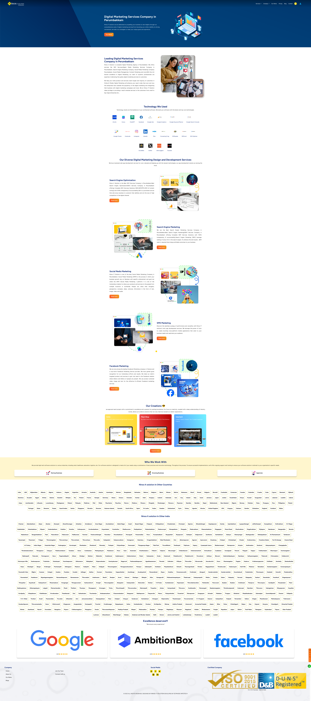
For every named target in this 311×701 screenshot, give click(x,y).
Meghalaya (170, 609)
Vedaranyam (233, 566)
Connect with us (60, 674)
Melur (94, 566)
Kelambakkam (32, 529)
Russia (54, 508)
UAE (25, 492)
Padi (46, 534)
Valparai (162, 550)
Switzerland (171, 508)
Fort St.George (276, 540)
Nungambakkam (37, 534)
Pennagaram (45, 556)
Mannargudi (202, 588)
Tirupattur (153, 588)
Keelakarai (34, 577)
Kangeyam (201, 593)
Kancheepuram (67, 561)
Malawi (70, 503)
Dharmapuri (273, 550)
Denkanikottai (289, 561)
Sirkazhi (179, 566)
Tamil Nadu (248, 609)
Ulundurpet (56, 561)
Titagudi (244, 550)
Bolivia (176, 492)
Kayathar (291, 588)
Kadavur (246, 561)
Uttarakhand (106, 615)
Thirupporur (39, 550)
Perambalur (108, 572)
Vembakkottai (138, 604)
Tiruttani (33, 599)
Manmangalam (228, 561)
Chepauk (149, 524)
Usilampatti (148, 566)
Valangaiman (270, 588)
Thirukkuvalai (222, 566)
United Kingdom (213, 508)
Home (7, 671)
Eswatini (59, 497)
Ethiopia (68, 497)
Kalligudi (101, 566)
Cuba (266, 492)
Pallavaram (65, 534)
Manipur (160, 609)
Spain (138, 508)
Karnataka (48, 609)
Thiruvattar (188, 561)
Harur (54, 556)
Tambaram (287, 534)
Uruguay (230, 508)
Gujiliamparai (119, 556)
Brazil (192, 492)
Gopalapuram (212, 524)
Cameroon (233, 492)
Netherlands (213, 503)
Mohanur (251, 566)
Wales (281, 508)
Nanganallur (281, 529)
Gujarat (257, 604)
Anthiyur (209, 556)
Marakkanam (264, 599)
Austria (101, 492)
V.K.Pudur (159, 583)
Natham (90, 556)
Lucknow (96, 615)
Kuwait (249, 497)
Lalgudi (45, 588)
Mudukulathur (288, 572)
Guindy (222, 524)
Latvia (267, 497)
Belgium (153, 492)
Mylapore (262, 529)
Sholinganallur (250, 534)
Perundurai (200, 556)
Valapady (231, 577)
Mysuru (66, 609)
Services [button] (258, 3)
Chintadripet (232, 540)
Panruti (237, 550)
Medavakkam (194, 529)
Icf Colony (27, 545)
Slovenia (98, 508)
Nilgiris (34, 572)
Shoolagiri (30, 566)
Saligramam (198, 534)
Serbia (72, 508)
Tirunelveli (180, 593)
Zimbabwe (255, 508)
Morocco (171, 503)
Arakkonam (95, 577)
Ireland (188, 497)
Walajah (144, 577)
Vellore (247, 599)
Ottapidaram (32, 593)
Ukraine (202, 508)
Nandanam (271, 529)
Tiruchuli (97, 604)
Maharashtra (143, 609)
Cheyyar (125, 599)
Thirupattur (22, 583)
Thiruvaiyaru (261, 583)
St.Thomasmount (275, 534)
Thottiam (73, 588)
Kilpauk (42, 529)
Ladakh (207, 615)
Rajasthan (224, 609)
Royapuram (179, 534)
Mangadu (184, 529)
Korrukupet (72, 545)
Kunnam (99, 572)
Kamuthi (278, 572)
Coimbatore (88, 550)
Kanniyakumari (113, 561)
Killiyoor (179, 561)
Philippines (281, 503)
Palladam (219, 593)
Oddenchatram (131, 556)
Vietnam (238, 508)
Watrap (167, 604)
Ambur (162, 588)
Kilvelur (200, 566)
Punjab (215, 609)
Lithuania (39, 503)
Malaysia (78, 503)
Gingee (254, 599)
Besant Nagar (139, 524)
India (19, 492)
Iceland (160, 497)
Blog (285, 3)
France (89, 497)
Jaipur (232, 609)
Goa (250, 604)
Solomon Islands (109, 508)
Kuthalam (158, 566)
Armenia (84, 492)
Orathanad (241, 583)
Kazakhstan (233, 497)
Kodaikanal (108, 556)
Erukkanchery (251, 540)
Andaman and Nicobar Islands (141, 615)
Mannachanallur (55, 588)
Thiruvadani (85, 577)
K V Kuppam (200, 599)
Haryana (265, 604)
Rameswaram (75, 577)
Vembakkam (145, 599)
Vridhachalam (263, 550)
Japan (217, 497)
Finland (81, 497)
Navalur (291, 529)
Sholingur (135, 577)
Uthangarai (68, 566)
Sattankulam (82, 593)
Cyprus (274, 492)
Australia (92, 492)
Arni (77, 599)
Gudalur (58, 572)
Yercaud (239, 577)
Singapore (81, 508)
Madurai (77, 566)
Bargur (39, 566)
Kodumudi (167, 556)
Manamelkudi (153, 572)
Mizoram (179, 609)
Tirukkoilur (46, 561)
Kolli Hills (243, 566)
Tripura (277, 609)
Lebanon (274, 497)
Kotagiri (50, 572)
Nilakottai (99, 556)
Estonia (52, 497)
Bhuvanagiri (172, 550)
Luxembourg (49, 503)
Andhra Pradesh (177, 604)
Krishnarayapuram (257, 561)
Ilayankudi (32, 583)
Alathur (91, 572)
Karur (218, 561)
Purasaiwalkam (157, 534)
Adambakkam (31, 524)
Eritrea (44, 497)
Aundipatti (271, 583)
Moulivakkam (240, 529)
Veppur (253, 550)
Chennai (20, 524)
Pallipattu (289, 593)
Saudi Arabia (63, 508)
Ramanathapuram (61, 577)
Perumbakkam (118, 534)
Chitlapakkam (159, 524)
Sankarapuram (35, 561)
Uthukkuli (236, 593)
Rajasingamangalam (47, 577)
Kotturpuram (81, 529)
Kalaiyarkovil (42, 583)
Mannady (102, 545)
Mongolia (151, 503)
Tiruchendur (93, 593)
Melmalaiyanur (275, 599)
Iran (176, 497)
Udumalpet (259, 593)
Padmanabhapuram (136, 561)
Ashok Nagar (121, 524)
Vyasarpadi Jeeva (206, 545)
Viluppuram (66, 604)
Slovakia (89, 508)
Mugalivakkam (251, 529)
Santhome (209, 534)
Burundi (215, 492)
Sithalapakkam (262, 534)
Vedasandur (150, 556)
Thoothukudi (65, 593)
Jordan (224, 497)
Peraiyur (138, 566)
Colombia (251, 492)
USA (222, 508)
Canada (242, 492)
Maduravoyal (162, 529)
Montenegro (161, 503)
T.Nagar (40, 540)
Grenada (129, 497)
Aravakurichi (209, 561)
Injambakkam (232, 524)
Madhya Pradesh (123, 609)
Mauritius (118, 503)
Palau (258, 503)
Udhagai (83, 572)
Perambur (107, 534)
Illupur (163, 572)
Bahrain (118, 492)
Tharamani (32, 540)
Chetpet (222, 540)
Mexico (126, 503)
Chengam (155, 599)
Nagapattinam (210, 566)
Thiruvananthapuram (108, 609)
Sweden (161, 508)
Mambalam (83, 545)
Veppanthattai (120, 572)
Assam (212, 604)
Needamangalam (215, 588)
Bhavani (217, 556)
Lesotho (283, 497)
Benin (161, 492)
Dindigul (82, 556)
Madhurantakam (60, 550)
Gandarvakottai (213, 572)
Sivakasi (148, 604)
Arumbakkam (110, 524)
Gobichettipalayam (229, 556)
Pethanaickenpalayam (173, 577)
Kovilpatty (22, 593)
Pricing (280, 3)
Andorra (58, 492)
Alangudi (202, 572)
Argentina (75, 492)
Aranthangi (131, 572)
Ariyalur (240, 545)
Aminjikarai (88, 524)
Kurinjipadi (228, 550)
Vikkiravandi (56, 604)
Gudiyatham (219, 599)
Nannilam (250, 588)
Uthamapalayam (35, 588)
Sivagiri (98, 583)
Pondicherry (198, 615)
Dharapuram (190, 593)
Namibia (188, 503)
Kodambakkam (52, 529)
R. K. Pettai (24, 599)
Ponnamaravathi (181, 572)
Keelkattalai (21, 529)
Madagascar (60, 503)
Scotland (273, 508)
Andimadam (249, 545)
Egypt (37, 497)
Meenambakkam (207, 529)
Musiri (65, 588)
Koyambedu (105, 529)
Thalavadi (264, 556)
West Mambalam (165, 540)
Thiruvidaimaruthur (193, 583)
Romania (46, 508)
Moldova (134, 503)
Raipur (243, 604)
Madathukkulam (247, 593)
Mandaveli (93, 545)
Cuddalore (218, 550)
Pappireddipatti (64, 556)
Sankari (257, 577)
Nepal (204, 503)
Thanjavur (251, 583)
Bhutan (168, 492)
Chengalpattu (283, 545)
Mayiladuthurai (168, 566)
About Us (8, 674)
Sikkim (240, 609)
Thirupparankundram (126, 566)
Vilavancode (198, 561)
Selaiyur (228, 534)
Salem (223, 577)
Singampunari (286, 577)
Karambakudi (238, 572)
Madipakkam (138, 529)
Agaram (194, 540)
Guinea (137, 497)
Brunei (199, 492)
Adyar (40, 524)
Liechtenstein (29, 503)
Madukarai (110, 550)
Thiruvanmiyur (63, 540)
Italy (195, 497)
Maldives (86, 503)
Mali (94, 503)
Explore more (155, 451)
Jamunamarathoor (87, 599)
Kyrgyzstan (258, 497)
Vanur (47, 604)
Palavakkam (55, 534)
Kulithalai (269, 561)
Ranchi (39, 609)
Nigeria (234, 503)
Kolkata (126, 615)
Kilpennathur (165, 599)
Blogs (7, 680)
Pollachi (154, 550)
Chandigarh (274, 604)
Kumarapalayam (286, 566)
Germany (105, 497)
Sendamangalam (272, 566)
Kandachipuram (23, 604)
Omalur (215, 577)
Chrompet (182, 524)
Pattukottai (205, 583)
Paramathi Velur (23, 572)
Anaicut (210, 599)
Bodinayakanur (21, 588)
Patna (225, 604)
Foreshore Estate (264, 540)
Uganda (194, 508)
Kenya (242, 497)
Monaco (143, 503)
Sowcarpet (131, 545)
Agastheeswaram (150, 561)
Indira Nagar (37, 545)
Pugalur (238, 561)
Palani (141, 556)
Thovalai (161, 561)
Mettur (208, 577)
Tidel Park (156, 545)
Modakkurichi (177, 556)
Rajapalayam (119, 604)
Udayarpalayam (270, 545)
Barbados (137, 492)
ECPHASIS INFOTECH (181, 693)
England (264, 508)
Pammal (84, 534)
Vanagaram (130, 540)
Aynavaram (203, 540)
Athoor (74, 556)
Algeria (51, 492)
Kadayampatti (198, 577)
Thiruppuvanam (76, 583)
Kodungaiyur (62, 545)
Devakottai (266, 577)
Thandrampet (177, 599)
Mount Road (228, 529)
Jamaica (209, 497)
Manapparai (92, 588)
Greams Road (289, 540)
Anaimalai (133, 550)
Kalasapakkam (100, 599)
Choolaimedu (171, 524)
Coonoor (41, 572)
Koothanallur (192, 588)
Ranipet (112, 577)
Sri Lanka (146, 508)
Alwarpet (56, 524)
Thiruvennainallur (37, 604)
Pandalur (66, 572)
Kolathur (63, 529)
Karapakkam (268, 524)
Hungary (151, 497)
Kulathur (170, 572)
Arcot (119, 577)
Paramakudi (24, 577)
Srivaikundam (54, 593)
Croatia (259, 492)
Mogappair (218, 529)
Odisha (196, 609)
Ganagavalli (160, 577)
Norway (242, 503)
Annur (79, 550)
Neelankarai (24, 534)
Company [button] (265, 3)
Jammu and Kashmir (173, 615)
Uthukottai (69, 599)
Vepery (195, 545)
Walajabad (89, 561)
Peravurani (215, 583)
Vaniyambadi (171, 588)
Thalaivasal (187, 577)
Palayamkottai (169, 593)
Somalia (119, 508)
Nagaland (188, 609)
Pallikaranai (75, 534)
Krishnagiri (47, 566)
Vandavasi (135, 599)
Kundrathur (115, 529)
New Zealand (224, 503)
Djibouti (290, 492)
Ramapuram (231, 545)
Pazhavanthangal (96, 534)
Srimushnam (208, 550)
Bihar (218, 604)
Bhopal (133, 609)
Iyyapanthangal (244, 524)
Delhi (154, 615)
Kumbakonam (169, 583)
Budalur (224, 583)
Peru (273, 503)
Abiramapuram (184, 540)
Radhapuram (140, 593)
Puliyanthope (121, 545)
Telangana (258, 609)
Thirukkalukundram (27, 550)
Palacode (35, 556)
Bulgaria (206, 492)
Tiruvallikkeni (166, 545)
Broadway (213, 540)
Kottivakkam (279, 524)
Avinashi (210, 593)
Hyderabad (268, 609)
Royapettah (169, 534)
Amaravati (188, 604)
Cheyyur (49, 550)
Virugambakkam (152, 540)
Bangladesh (127, 492)
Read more (114, 200)
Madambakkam (150, 529)
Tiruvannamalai (188, 599)
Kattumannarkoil (196, 550)
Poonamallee (139, 534)
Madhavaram (127, 529)
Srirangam (102, 588)
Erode (159, 556)
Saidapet (189, 534)
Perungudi (129, 534)
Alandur (48, 524)
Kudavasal (241, 588)
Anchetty (278, 561)
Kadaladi (269, 572)
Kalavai (127, 577)
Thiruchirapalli (120, 588)
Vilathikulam (43, 593)
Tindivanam (286, 599)
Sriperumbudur (100, 561)
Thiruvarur (182, 588)
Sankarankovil (88, 583)
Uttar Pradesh (287, 609)
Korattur (71, 529)
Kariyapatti (88, 604)
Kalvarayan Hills (23, 561)
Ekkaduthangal (200, 524)
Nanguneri (130, 593)
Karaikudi (276, 577)
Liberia (291, 497)
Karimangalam (285, 550)
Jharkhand (31, 609)
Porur (148, 534)
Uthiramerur (79, 561)
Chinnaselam (274, 556)
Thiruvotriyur (86, 540)
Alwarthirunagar (67, 524)
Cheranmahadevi (118, 593)
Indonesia (168, 497)
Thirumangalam (51, 540)
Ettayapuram (281, 588)
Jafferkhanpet (256, 524)
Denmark (282, 492)
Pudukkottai (249, 572)
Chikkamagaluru (77, 609)
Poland (290, 503)
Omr (175, 540)
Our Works (274, 3)
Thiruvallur (97, 540)
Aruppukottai (78, 604)
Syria (179, 508)
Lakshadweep (187, 615)
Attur (151, 577)
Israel (201, 497)
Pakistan (250, 503)
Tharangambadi (189, 566)
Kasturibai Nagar (50, 545)
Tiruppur (227, 593)
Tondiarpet (177, 545)
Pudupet (110, 545)
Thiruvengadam (109, 583)
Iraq (181, 497)
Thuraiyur (82, 588)
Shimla (22, 609)
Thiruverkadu (75, 540)
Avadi (130, 524)
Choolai (241, 540)
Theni (290, 583)
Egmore (190, 524)
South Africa (129, 508)
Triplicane (186, 545)
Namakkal (261, 566)
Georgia (96, 497)
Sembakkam (219, 534)
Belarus (146, 492)
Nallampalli (25, 556)
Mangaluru (88, 609)
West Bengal (117, 615)
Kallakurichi (285, 556)
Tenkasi (150, 583)
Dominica (21, 497)
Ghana (113, 497)
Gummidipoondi (270, 593)
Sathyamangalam (253, 556)
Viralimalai (193, 572)
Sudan (154, 508)
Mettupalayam (99, 550)
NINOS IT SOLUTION (157, 693)
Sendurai (259, 545)
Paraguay (266, 503)
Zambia (246, 508)
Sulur (125, 550)
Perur (118, 550)
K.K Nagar (289, 524)
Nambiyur (241, 556)
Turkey (187, 508)
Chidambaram (183, 550)
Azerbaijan (109, 492)
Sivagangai (64, 583)
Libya (20, 503)
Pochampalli (57, 566)
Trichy (110, 588)
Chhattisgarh (234, 604)
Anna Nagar (98, 524)
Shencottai (141, 583)
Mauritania (108, 503)
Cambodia (224, 492)
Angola (67, 492)
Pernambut (238, 599)
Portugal (30, 508)
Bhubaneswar (206, 609)
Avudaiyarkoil (142, 572)
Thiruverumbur (132, 588)
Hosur (22, 566)
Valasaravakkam (119, 540)
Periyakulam (282, 583)
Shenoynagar (238, 534)
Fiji (75, 497)
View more (119, 442)
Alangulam (120, 583)
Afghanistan (33, 492)
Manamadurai (54, 583)
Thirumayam (260, 572)
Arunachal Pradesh (200, 604)
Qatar (38, 508)
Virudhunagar (108, 604)
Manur (160, 593)
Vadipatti (86, 566)
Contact (290, 3)
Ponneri (281, 593)
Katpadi (228, 599)
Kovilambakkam (93, 529)
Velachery (140, 540)
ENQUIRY (309, 655)
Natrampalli (143, 588)
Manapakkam (173, 529)
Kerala (97, 609)
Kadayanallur (131, 583)
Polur (109, 599)
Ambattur (79, 524)
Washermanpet (219, 545)
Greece (121, 497)
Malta (100, 503)
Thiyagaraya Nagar (144, 545)
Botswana (184, 492)
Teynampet (21, 540)
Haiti (144, 497)
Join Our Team (59, 671)
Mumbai (152, 609)
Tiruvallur (60, 599)
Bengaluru (58, 609)
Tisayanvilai (151, 593)
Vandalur (71, 550)
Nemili (105, 577)
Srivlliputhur (157, 604)
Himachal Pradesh (287, 604)
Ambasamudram (105, 593)
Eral (74, 593)
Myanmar (180, 503)
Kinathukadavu (143, 550)
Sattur (128, 604)
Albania (43, 492)
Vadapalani (106, 540)
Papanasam (180, 583)
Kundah (75, 572)
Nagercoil (124, 561)
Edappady (249, 577)
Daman (162, 615)
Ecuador (29, 497)
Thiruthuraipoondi (229, 588)
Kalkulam (170, 561)
